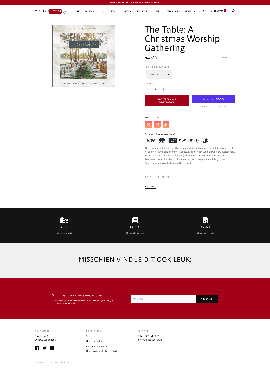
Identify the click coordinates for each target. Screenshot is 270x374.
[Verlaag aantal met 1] (147, 89)
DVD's (113, 11)
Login (203, 11)
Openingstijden (94, 341)
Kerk (157, 11)
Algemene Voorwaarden (98, 346)
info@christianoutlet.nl (150, 339)
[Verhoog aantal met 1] (163, 89)
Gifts (126, 11)
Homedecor (142, 11)
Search (89, 336)
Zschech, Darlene (158, 67)
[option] (83, 56)
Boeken (88, 11)
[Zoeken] (233, 11)
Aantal (150, 83)
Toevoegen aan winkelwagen (167, 101)
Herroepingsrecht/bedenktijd (101, 351)
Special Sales (173, 11)
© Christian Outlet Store (44, 362)
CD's (102, 11)
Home (77, 11)
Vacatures (190, 11)
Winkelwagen (218, 11)
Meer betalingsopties (213, 106)
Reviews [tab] (150, 186)
